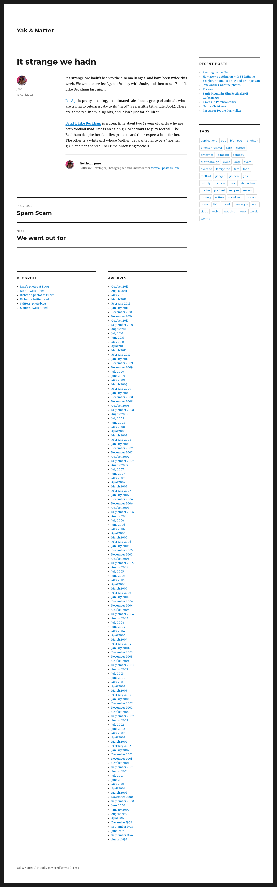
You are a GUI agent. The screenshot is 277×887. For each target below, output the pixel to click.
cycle (226, 161)
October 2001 (120, 763)
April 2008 (118, 431)
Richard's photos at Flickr (37, 295)
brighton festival (211, 147)
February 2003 (121, 695)
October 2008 (120, 405)
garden (234, 176)
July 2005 (117, 571)
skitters (219, 197)
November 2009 (122, 367)
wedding (229, 211)
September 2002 (122, 716)
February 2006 (121, 542)
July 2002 (117, 724)
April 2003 (118, 686)
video (204, 211)
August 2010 (119, 329)
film (236, 169)
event (247, 161)
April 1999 (117, 818)
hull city (205, 183)
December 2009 (122, 363)
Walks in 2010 (211, 98)
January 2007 (120, 495)
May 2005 (118, 580)
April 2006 (118, 533)
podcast (219, 190)
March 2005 (119, 588)
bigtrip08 (236, 140)
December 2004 (122, 601)
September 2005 (122, 563)
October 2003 (120, 661)
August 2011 (119, 291)
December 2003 (122, 652)
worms (205, 218)
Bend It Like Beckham (83, 123)
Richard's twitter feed (34, 299)
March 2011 (118, 299)
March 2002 (119, 741)
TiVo (215, 204)
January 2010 (120, 359)
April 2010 (118, 346)
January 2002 (120, 750)
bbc (223, 140)
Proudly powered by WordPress (58, 868)
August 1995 (119, 839)
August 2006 (119, 516)
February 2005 (121, 593)
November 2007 (121, 452)
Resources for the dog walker (222, 110)
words (254, 211)
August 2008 (119, 414)
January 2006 (120, 546)
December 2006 (122, 499)
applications (209, 140)
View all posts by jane (165, 168)
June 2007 (118, 473)
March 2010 (119, 350)
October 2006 (120, 508)
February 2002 (121, 746)
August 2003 (119, 669)
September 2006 (122, 512)
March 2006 (119, 537)
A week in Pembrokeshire (220, 102)
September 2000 (122, 801)
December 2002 (122, 703)
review (247, 190)
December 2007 (122, 448)
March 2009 (119, 384)
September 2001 (122, 767)
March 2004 (119, 639)
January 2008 (120, 444)
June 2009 (118, 376)
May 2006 (118, 529)
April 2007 (118, 482)
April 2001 (118, 788)
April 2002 (118, 737)
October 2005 (120, 559)
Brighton (252, 140)
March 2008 (119, 435)
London (220, 183)
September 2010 (122, 325)
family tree (223, 169)
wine (242, 211)
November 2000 (122, 797)
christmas (207, 154)
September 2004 (122, 614)
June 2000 (118, 805)
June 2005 (118, 576)
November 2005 (121, 554)
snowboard (235, 197)
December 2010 (121, 312)
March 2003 (119, 690)
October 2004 (120, 610)
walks (216, 211)
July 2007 (117, 469)
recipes (234, 190)
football (206, 176)
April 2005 (118, 584)
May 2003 (118, 682)
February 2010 (120, 354)
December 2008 (122, 397)
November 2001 (121, 758)
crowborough (210, 161)
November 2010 (121, 316)
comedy (238, 154)
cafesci (240, 147)
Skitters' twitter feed (34, 308)
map (232, 183)
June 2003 (118, 678)
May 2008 (118, 427)
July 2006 (117, 520)
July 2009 (117, 371)
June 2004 (118, 627)
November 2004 (122, 605)
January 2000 (120, 809)
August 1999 (119, 814)
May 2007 (118, 478)
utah (255, 204)
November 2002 (122, 707)
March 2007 (119, 486)
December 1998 (121, 822)
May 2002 (118, 733)
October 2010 (120, 320)
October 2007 (120, 456)
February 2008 (121, 439)
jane (20, 89)
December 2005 (122, 550)
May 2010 (117, 342)
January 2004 (120, 648)
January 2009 (120, 393)
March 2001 (119, 792)
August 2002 (119, 720)
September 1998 (122, 826)
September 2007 (122, 461)
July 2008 (117, 418)
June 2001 (117, 780)
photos (205, 190)
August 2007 (119, 465)
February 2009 (121, 388)
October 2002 (120, 712)
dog (237, 161)
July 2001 (117, 775)
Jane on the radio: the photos (221, 85)
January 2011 (119, 308)
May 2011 (117, 295)
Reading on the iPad (216, 72)
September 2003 (122, 665)
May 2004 (118, 631)
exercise (206, 169)
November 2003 (121, 656)
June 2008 (118, 422)
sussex (251, 197)
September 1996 (122, 835)
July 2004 (117, 622)
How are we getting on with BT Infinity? (229, 76)
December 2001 (121, 754)
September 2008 (122, 410)
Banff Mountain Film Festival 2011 (225, 93)
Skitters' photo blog (33, 303)
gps (245, 176)
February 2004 (121, 644)
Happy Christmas (214, 106)
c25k (229, 147)
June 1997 (117, 831)
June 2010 (117, 337)
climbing (223, 154)
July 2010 (117, 333)
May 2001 (117, 784)
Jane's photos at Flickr (34, 286)
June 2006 (118, 525)
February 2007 (121, 491)
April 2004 (118, 635)
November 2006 (122, 503)
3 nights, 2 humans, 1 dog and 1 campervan (231, 81)
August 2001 (119, 771)
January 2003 (120, 699)
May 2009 (118, 380)
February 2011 (120, 303)
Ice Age (71, 101)
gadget (220, 176)
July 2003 (117, 673)
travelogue (241, 204)
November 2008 (122, 401)
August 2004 (119, 618)
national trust (247, 183)
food (246, 169)
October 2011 (119, 286)
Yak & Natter (35, 30)
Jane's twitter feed (32, 291)
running (206, 197)
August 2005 (119, 567)
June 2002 (118, 729)
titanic (205, 204)
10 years (208, 89)
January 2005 (120, 597)
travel (226, 204)
